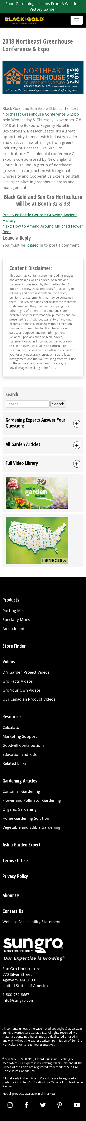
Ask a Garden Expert (22, 844)
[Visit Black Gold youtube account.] (76, 1105)
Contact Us (13, 911)
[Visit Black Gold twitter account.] (43, 1105)
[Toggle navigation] (77, 20)
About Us (11, 895)
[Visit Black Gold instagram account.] (10, 1105)
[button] (43, 423)
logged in (34, 245)
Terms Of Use (15, 860)
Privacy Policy (15, 876)
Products (11, 600)
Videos (9, 661)
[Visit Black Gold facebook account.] (26, 1105)
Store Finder (14, 646)
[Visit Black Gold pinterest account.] (59, 1105)
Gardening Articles (20, 780)
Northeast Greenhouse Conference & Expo (41, 114)
